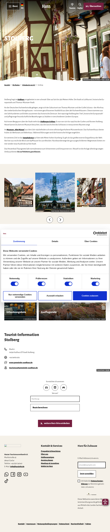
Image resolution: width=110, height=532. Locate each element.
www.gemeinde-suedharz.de (20, 363)
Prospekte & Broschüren (51, 451)
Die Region (16, 85)
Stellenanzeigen (47, 457)
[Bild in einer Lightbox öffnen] (12, 447)
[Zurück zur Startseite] (46, 6)
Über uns (44, 454)
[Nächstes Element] (60, 219)
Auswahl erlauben (55, 296)
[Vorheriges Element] (49, 219)
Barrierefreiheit (77, 524)
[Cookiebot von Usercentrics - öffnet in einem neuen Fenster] (95, 234)
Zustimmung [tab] (19, 241)
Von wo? (55, 393)
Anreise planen (47, 460)
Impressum (31, 524)
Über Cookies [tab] (91, 241)
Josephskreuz (28, 138)
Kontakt (21, 524)
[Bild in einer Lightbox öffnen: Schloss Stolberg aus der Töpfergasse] (18, 192)
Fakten (88, 524)
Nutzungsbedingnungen (47, 524)
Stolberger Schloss (47, 122)
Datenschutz (64, 524)
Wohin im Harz (47, 466)
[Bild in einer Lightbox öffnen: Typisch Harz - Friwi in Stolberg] (91, 192)
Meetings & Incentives (50, 463)
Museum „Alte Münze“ (16, 130)
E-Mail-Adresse (88, 458)
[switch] (41, 284)
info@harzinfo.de (17, 467)
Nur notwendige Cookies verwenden (20, 295)
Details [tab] (55, 241)
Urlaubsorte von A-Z (28, 85)
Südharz (21, 99)
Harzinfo (7, 85)
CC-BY (107, 79)
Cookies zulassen (90, 296)
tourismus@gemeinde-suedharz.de (23, 368)
